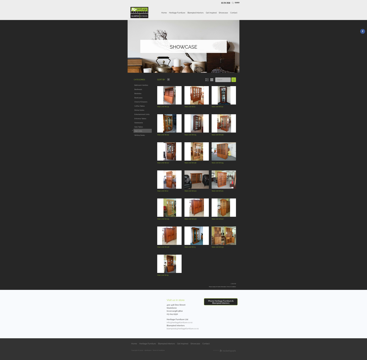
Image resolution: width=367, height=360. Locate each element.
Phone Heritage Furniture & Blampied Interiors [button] (220, 301)
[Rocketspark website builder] (224, 350)
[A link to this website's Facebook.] (362, 31)
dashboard (148, 350)
